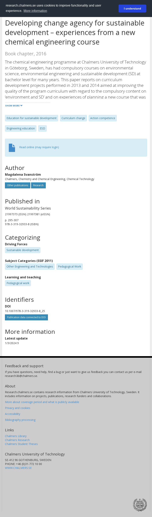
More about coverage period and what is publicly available (42, 402)
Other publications (17, 185)
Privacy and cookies (17, 408)
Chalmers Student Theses (21, 444)
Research (38, 185)
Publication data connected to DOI (26, 317)
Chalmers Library (16, 436)
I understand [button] (132, 8)
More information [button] (35, 10)
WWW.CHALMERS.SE (18, 468)
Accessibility (12, 414)
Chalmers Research (17, 440)
